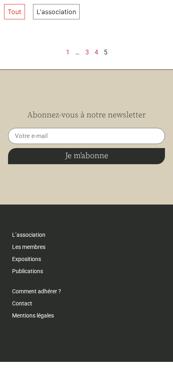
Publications (27, 271)
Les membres (28, 247)
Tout (14, 12)
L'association (56, 12)
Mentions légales (33, 315)
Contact (22, 303)
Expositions (26, 259)
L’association (28, 235)
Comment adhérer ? (36, 291)
